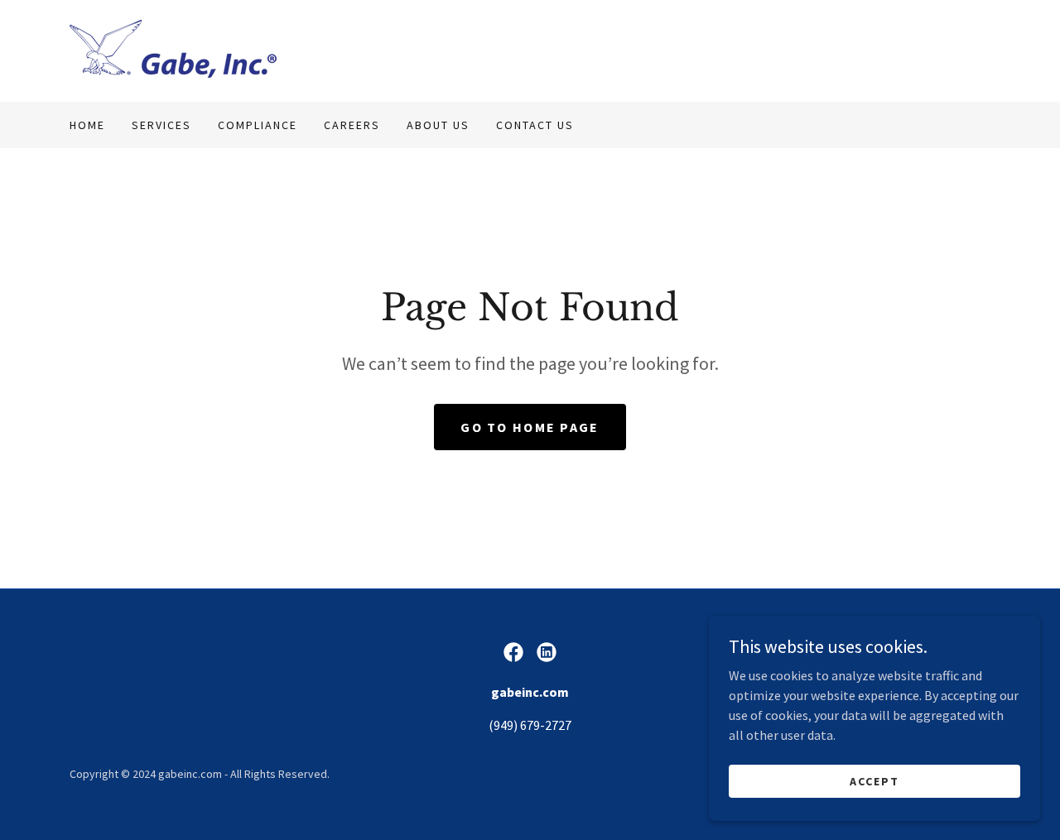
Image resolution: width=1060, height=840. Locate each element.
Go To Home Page (529, 427)
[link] (173, 49)
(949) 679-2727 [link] (530, 725)
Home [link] (87, 125)
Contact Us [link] (535, 125)
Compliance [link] (257, 125)
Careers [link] (352, 125)
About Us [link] (438, 125)
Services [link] (161, 125)
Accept (874, 780)
